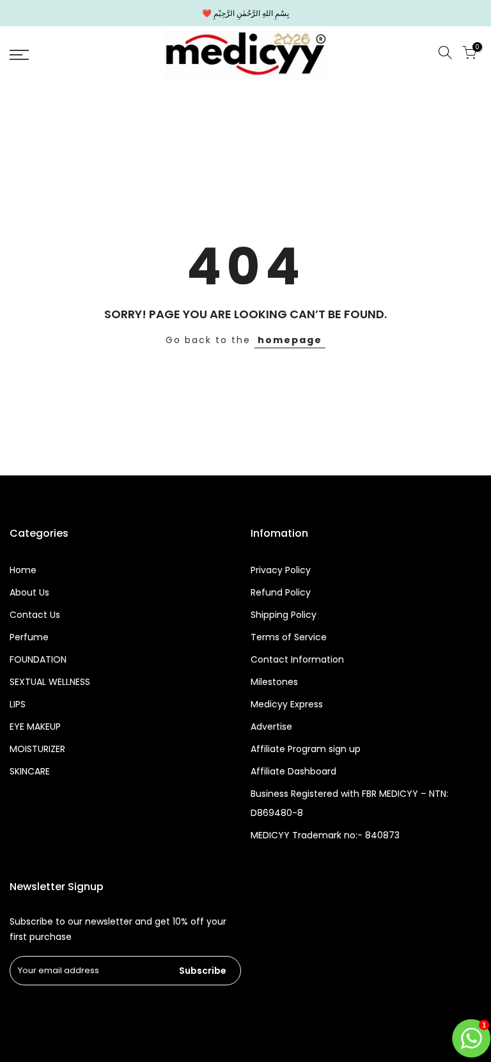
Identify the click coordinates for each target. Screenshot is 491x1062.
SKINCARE (30, 771)
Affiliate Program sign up (306, 749)
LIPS (18, 704)
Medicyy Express (287, 704)
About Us (29, 592)
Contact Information (297, 659)
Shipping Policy (283, 614)
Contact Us (35, 614)
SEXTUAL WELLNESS (50, 681)
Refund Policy (281, 592)
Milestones (274, 681)
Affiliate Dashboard (293, 771)
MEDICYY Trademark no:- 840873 (325, 835)
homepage (290, 340)
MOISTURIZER (37, 749)
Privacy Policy (281, 570)
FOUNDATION (38, 659)
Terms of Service (289, 637)
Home (23, 570)
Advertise (271, 726)
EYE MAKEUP (35, 726)
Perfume (29, 637)
